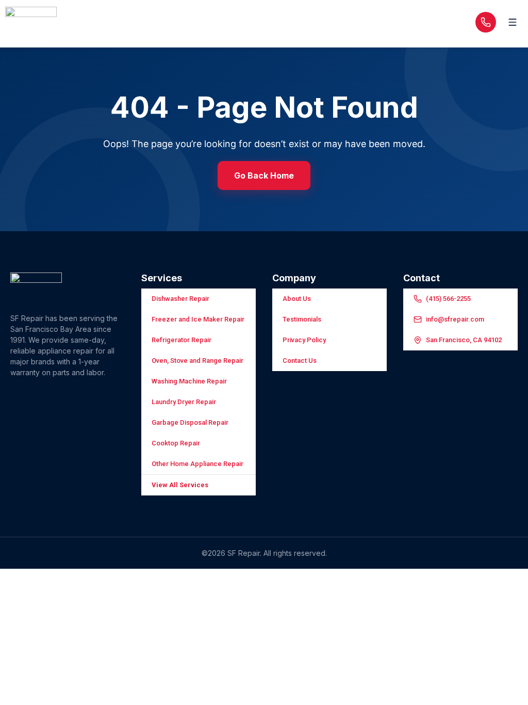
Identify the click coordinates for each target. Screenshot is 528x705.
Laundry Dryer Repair (184, 402)
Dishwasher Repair (180, 298)
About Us (297, 298)
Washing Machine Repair (189, 381)
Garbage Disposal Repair (190, 422)
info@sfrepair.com (455, 319)
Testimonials (302, 319)
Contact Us (300, 360)
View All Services (180, 485)
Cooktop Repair (176, 443)
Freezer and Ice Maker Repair (198, 319)
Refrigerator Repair (181, 340)
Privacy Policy (304, 340)
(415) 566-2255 (448, 298)
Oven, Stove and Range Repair (197, 360)
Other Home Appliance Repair (197, 464)
